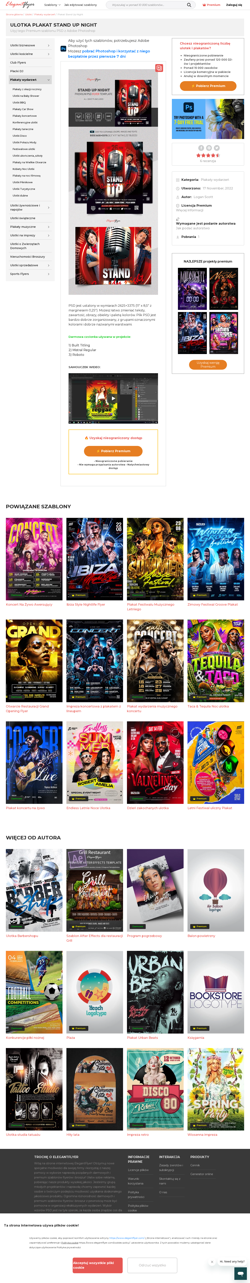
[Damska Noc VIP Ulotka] (223, 333)
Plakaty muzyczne (23, 227)
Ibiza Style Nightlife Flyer (85, 604)
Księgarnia (196, 1038)
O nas (163, 1192)
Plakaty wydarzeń (23, 80)
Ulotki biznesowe (22, 45)
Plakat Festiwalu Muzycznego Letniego (150, 607)
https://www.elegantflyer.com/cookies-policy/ (104, 1242)
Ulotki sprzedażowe (24, 265)
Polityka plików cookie (138, 1208)
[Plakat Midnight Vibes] (192, 289)
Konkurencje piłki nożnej (25, 1038)
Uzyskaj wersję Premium (208, 364)
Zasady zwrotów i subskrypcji (171, 1168)
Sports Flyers (19, 274)
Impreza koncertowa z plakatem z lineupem (93, 709)
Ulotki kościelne (21, 54)
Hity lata (72, 1135)
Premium (213, 5)
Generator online (201, 1174)
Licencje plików (138, 1170)
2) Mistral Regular (82, 350)
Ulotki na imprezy (22, 235)
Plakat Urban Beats (142, 1038)
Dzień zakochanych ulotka (148, 808)
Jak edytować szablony (80, 5)
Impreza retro (138, 1135)
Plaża (70, 1038)
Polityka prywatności (136, 1195)
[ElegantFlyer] (20, 5)
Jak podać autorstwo (193, 228)
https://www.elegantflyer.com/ (126, 1237)
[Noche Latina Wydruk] (223, 289)
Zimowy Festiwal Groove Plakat (213, 604)
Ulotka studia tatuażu (23, 1135)
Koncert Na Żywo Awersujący (29, 604)
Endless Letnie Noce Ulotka (88, 808)
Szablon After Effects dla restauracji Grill (94, 938)
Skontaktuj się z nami (169, 1181)
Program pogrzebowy (144, 936)
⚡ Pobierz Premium (113, 451)
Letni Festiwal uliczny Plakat (210, 808)
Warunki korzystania (135, 1181)
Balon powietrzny (201, 936)
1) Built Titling (79, 345)
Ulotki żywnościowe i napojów (25, 207)
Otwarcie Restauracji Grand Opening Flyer (27, 709)
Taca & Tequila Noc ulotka (208, 706)
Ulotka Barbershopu (22, 936)
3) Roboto (76, 355)
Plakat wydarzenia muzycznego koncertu (152, 709)
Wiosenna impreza (202, 1135)
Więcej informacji (189, 210)
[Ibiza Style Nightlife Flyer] (192, 333)
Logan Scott (203, 197)
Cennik (195, 1165)
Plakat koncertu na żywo (25, 808)
